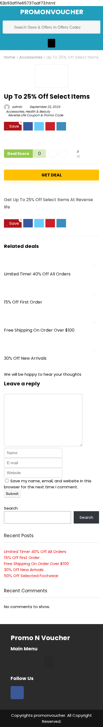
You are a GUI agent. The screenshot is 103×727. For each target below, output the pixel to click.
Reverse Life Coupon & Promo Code (35, 115)
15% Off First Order (23, 302)
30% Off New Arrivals (25, 358)
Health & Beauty (37, 111)
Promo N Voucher (40, 637)
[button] (51, 43)
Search (11, 508)
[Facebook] (17, 692)
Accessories (31, 57)
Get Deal (51, 175)
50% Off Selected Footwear (31, 575)
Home (9, 57)
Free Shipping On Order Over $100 (39, 330)
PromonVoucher (51, 12)
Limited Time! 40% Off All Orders (37, 274)
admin (16, 106)
